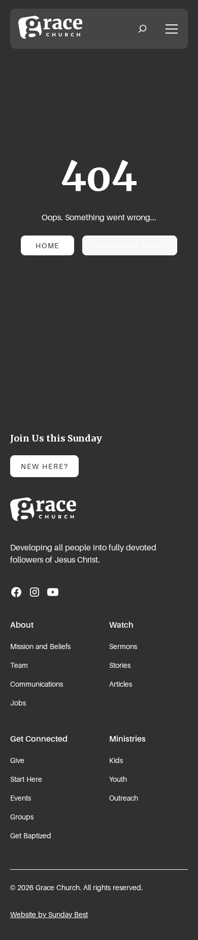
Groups (22, 816)
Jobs (18, 702)
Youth (118, 779)
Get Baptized (30, 835)
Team (19, 665)
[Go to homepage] (50, 509)
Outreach (123, 798)
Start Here (26, 779)
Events (20, 798)
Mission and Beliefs (40, 646)
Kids (116, 760)
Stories (119, 665)
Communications (36, 684)
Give (17, 760)
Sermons (123, 646)
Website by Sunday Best (49, 914)
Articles (120, 684)
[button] (142, 29)
